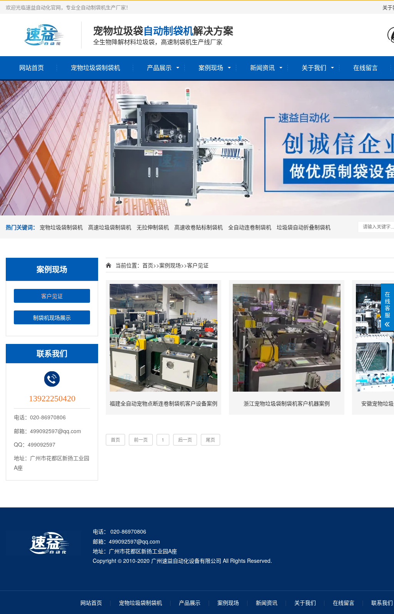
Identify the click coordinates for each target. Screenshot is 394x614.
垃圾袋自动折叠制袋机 (304, 227)
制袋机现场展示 (52, 317)
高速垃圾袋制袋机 (109, 227)
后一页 (185, 439)
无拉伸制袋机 (153, 227)
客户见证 (52, 296)
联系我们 (382, 602)
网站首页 (31, 67)
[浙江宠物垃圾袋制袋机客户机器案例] (287, 338)
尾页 (210, 439)
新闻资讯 (262, 67)
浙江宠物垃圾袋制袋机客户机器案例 (287, 403)
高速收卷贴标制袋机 (198, 227)
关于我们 (314, 67)
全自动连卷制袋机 (249, 227)
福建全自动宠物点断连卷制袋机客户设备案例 (163, 403)
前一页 (141, 439)
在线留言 (365, 67)
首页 (147, 265)
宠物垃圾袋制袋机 (95, 67)
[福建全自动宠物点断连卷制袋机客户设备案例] (163, 338)
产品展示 (159, 67)
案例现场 (211, 67)
